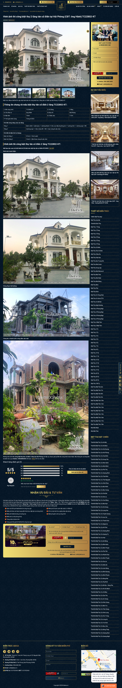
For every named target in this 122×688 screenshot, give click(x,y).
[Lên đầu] (119, 672)
